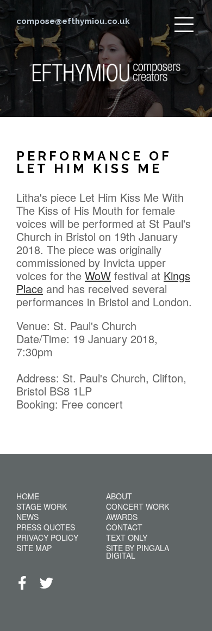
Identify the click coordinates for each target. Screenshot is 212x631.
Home (27, 496)
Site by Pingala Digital (137, 551)
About (119, 496)
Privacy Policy (47, 537)
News (27, 516)
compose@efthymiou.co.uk (73, 21)
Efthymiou (106, 86)
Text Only (126, 537)
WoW (98, 275)
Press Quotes (45, 527)
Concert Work (137, 506)
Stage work (41, 506)
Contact (124, 527)
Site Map (34, 547)
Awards (122, 516)
